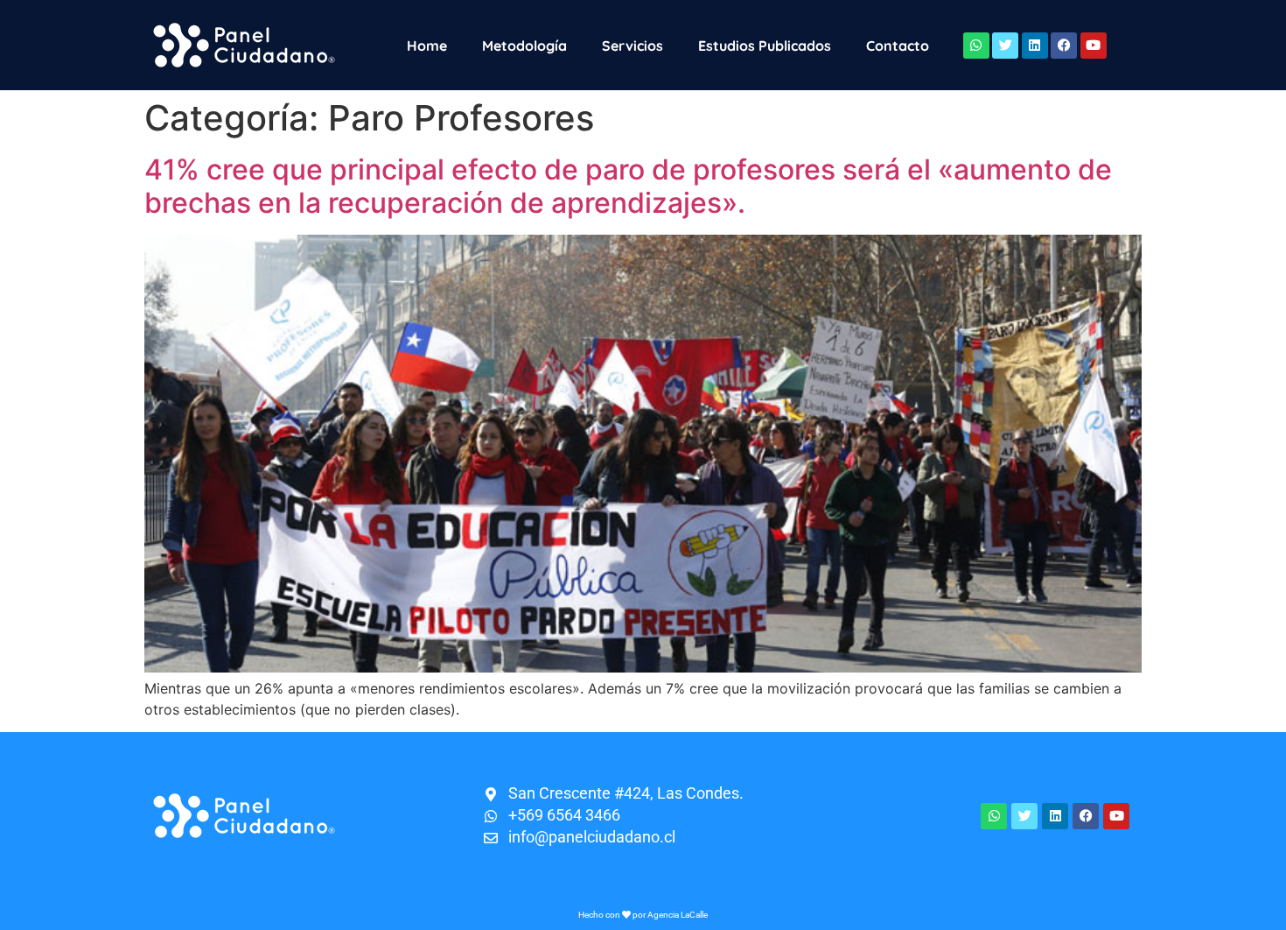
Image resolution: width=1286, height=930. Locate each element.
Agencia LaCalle (677, 914)
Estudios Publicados (764, 45)
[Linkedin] (1035, 45)
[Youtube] (1093, 45)
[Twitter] (1005, 45)
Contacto (897, 45)
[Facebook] (1064, 45)
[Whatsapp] (976, 45)
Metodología (524, 45)
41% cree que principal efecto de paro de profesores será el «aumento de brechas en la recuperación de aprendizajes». (628, 186)
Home (427, 45)
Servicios (632, 45)
